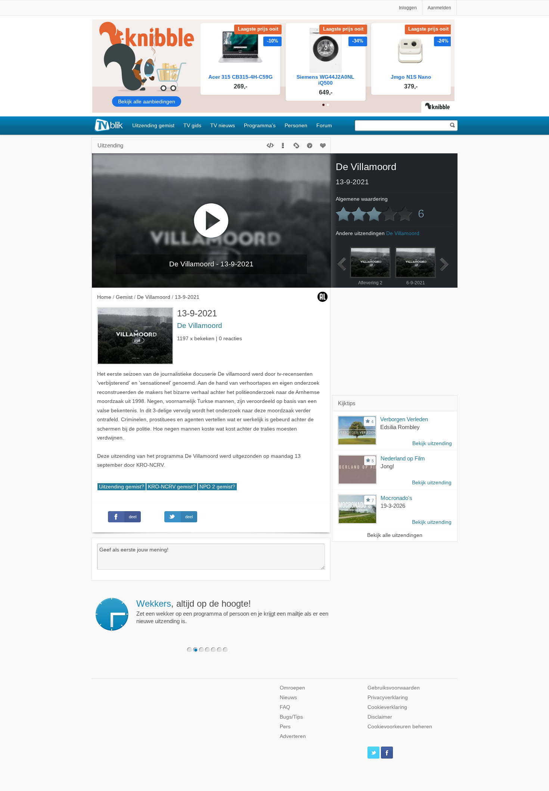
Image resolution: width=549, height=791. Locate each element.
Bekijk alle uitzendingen (394, 535)
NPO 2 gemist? (217, 487)
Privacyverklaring (387, 697)
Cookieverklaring (387, 707)
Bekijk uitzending (432, 443)
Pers (285, 726)
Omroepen (292, 688)
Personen (296, 125)
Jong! (387, 466)
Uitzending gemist (153, 125)
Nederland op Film (403, 458)
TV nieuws (222, 125)
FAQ (285, 707)
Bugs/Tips (291, 717)
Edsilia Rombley (400, 427)
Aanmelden (439, 7)
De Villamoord (199, 325)
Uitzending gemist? (121, 487)
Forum (324, 125)
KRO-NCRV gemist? (172, 487)
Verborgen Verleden (404, 419)
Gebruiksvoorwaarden (393, 688)
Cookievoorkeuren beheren (399, 726)
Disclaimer (379, 717)
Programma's (260, 125)
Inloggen (408, 7)
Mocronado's (396, 498)
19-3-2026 (393, 506)
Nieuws (288, 697)
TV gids (192, 125)
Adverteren (293, 736)
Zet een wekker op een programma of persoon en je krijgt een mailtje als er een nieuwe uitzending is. (232, 611)
